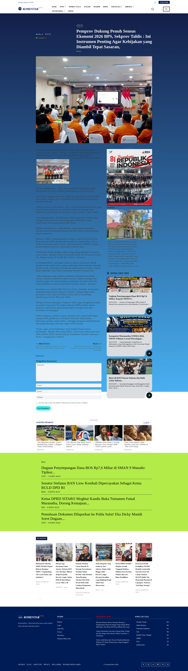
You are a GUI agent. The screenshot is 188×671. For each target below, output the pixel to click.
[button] (152, 9)
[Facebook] (38, 43)
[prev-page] (37, 599)
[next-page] (40, 599)
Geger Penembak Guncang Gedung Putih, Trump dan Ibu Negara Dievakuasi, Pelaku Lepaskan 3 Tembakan (113, 633)
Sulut (79, 25)
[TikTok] (153, 664)
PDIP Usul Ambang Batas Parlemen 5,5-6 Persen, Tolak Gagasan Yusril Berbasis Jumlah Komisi (51, 347)
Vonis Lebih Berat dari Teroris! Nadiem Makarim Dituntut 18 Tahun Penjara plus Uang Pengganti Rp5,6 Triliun (112, 642)
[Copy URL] (58, 43)
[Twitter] (43, 43)
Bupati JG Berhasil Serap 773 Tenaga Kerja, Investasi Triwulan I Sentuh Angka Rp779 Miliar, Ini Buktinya (86, 348)
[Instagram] (148, 664)
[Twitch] (158, 664)
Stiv (79, 51)
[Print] (53, 43)
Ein (43, 507)
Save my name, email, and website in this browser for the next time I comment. (63, 403)
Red (43, 492)
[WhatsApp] (48, 43)
